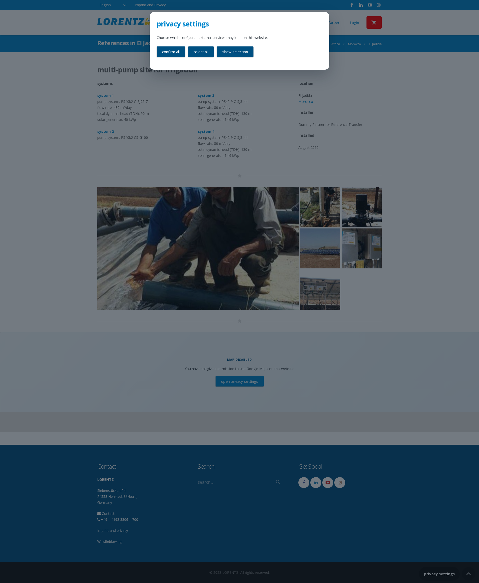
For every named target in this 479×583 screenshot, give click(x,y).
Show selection (235, 51)
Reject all (201, 51)
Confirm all (171, 51)
